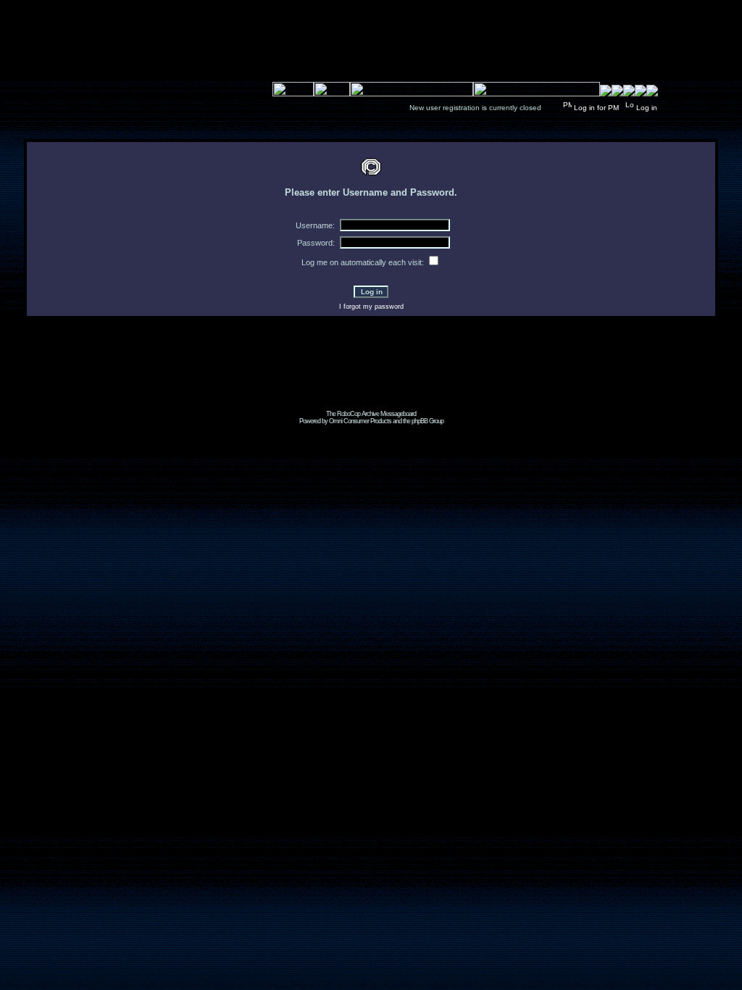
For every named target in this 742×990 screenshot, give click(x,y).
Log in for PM (596, 108)
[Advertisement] (371, 377)
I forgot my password (371, 306)
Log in (646, 108)
